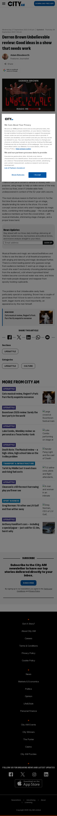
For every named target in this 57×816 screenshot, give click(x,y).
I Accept (37, 175)
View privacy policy (23, 149)
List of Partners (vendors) (14, 168)
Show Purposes (18, 175)
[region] (28, 148)
